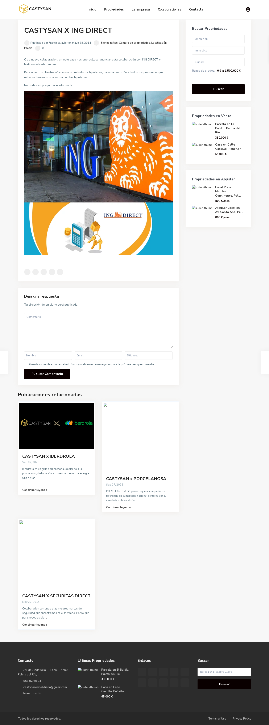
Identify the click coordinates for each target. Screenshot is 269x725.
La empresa (141, 9)
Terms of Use (217, 719)
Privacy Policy (242, 719)
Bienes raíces (109, 43)
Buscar (218, 89)
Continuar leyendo (34, 490)
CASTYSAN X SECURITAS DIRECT (56, 596)
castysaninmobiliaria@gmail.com (45, 687)
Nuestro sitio (32, 693)
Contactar (197, 9)
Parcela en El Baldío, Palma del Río (227, 128)
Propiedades (114, 9)
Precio (28, 48)
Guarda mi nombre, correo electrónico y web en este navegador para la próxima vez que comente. (92, 364)
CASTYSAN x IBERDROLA (48, 456)
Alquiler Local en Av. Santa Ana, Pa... (229, 210)
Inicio (92, 9)
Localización (159, 43)
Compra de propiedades (134, 43)
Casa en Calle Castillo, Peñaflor (228, 147)
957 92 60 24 (32, 681)
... (37, 478)
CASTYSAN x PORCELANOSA (136, 479)
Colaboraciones (169, 9)
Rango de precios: (203, 70)
